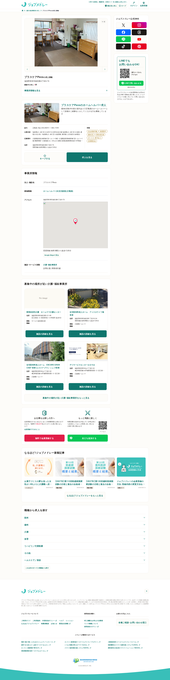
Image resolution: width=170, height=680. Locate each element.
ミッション (69, 620)
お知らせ (54, 623)
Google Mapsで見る (51, 255)
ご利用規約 (36, 620)
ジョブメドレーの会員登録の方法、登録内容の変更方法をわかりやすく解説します (131, 483)
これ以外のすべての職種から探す (37, 568)
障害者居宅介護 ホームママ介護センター (44, 312)
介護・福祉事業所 (50, 264)
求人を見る (87, 157)
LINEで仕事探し (93, 2)
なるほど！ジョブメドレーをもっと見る (85, 495)
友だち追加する (89, 438)
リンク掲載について (91, 623)
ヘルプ (61, 620)
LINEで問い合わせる (132, 83)
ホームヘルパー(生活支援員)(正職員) (58, 191)
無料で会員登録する (44, 438)
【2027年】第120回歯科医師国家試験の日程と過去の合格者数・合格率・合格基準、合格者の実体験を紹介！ (100, 483)
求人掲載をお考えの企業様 (93, 620)
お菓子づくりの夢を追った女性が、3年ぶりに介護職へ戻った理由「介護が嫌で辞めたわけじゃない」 (38, 483)
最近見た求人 (112, 6)
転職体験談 (45, 623)
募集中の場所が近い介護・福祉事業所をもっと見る (66, 397)
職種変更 (101, 2)
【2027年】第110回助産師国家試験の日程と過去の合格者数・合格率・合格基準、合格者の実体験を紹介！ (69, 483)
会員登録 (143, 5)
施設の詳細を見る (49, 334)
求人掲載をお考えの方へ (120, 2)
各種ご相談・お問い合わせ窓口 (132, 622)
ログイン (134, 5)
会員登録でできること (32, 429)
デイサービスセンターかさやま (82, 364)
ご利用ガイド (108, 2)
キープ (123, 6)
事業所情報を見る (32, 90)
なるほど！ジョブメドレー (30, 623)
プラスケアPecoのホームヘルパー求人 (83, 105)
